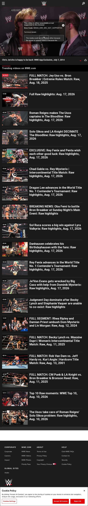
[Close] (84, 490)
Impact (7, 460)
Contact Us (66, 456)
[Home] (44, 3)
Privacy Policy (42, 456)
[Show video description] (80, 60)
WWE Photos (26, 460)
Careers (7, 456)
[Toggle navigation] (3, 3)
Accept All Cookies (61, 501)
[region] (44, 496)
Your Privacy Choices (44, 464)
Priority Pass (26, 464)
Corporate (8, 451)
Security (64, 460)
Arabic (7, 473)
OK (44, 37)
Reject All (77, 501)
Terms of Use (41, 451)
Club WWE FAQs (68, 451)
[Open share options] (85, 60)
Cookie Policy (66, 464)
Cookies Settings (9, 501)
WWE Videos (26, 456)
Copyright (40, 460)
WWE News (26, 451)
